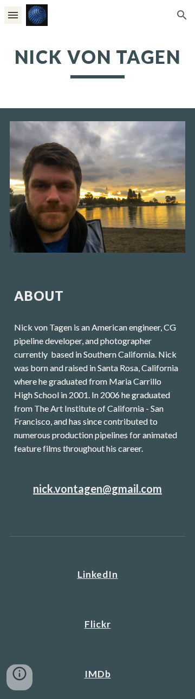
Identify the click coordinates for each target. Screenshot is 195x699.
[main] (97, 62)
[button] (13, 15)
